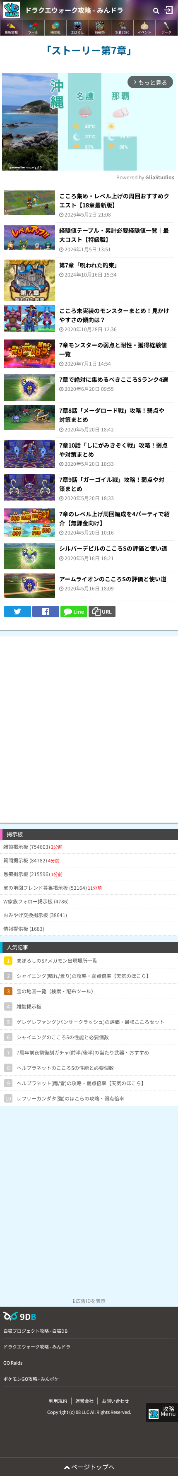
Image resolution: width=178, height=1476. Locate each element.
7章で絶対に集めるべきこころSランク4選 (113, 379)
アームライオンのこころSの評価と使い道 (112, 579)
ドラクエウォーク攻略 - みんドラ (74, 10)
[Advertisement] (89, 725)
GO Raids (12, 1362)
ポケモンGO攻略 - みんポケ (31, 1378)
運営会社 (84, 1400)
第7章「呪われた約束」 (89, 265)
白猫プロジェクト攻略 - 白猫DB (35, 1330)
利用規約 (58, 1400)
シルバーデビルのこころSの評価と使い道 (113, 548)
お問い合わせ (115, 1400)
